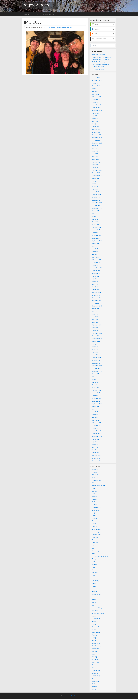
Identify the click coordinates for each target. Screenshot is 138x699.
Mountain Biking (97, 608)
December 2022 (96, 83)
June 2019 (95, 184)
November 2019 (97, 170)
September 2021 (97, 110)
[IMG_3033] (55, 52)
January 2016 (96, 295)
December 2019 (96, 167)
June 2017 (95, 249)
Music (94, 616)
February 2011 (96, 455)
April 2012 (95, 417)
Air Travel (95, 477)
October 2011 (96, 434)
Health (94, 583)
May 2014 (95, 349)
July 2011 (94, 442)
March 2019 (95, 192)
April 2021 (95, 124)
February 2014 (96, 357)
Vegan (94, 678)
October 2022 (96, 86)
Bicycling (94, 491)
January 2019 (96, 197)
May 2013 (95, 382)
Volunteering (96, 681)
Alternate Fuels (96, 480)
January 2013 (96, 393)
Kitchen (94, 600)
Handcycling (95, 581)
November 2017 (97, 235)
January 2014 (96, 360)
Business (94, 502)
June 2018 (95, 216)
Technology (95, 648)
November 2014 (97, 333)
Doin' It (94, 548)
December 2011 (96, 428)
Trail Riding (95, 659)
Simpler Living (96, 643)
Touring (94, 657)
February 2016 (96, 292)
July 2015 (94, 311)
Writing (94, 689)
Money (94, 605)
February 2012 (96, 423)
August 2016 (96, 276)
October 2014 (96, 336)
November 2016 (97, 268)
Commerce (95, 526)
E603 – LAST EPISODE (98, 54)
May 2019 (95, 186)
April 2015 (95, 319)
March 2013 (95, 387)
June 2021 (95, 118)
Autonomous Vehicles (98, 485)
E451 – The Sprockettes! (49, 27)
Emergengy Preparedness (100, 556)
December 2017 (96, 233)
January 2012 (96, 425)
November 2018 (97, 203)
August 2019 (96, 178)
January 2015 (96, 328)
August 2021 (96, 113)
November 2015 (97, 300)
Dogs (93, 545)
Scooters (94, 640)
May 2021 (95, 121)
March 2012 (95, 420)
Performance (96, 619)
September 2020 (97, 143)
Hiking (94, 586)
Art (93, 483)
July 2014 (94, 344)
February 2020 (96, 162)
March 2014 (95, 355)
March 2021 (95, 127)
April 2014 (95, 352)
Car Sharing (95, 510)
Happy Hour (36, 14)
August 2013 (96, 374)
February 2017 (96, 260)
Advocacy (94, 472)
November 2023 (97, 80)
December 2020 (96, 135)
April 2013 (95, 385)
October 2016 (96, 271)
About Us (26, 14)
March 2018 (95, 224)
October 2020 (96, 140)
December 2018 (96, 200)
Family (94, 559)
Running (94, 635)
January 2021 (96, 132)
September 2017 (97, 241)
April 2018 (95, 222)
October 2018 (96, 205)
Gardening (95, 572)
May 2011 (95, 447)
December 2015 (96, 298)
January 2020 (96, 165)
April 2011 (95, 450)
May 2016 (95, 284)
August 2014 (96, 341)
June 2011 (95, 444)
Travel (94, 667)
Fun (93, 570)
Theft (93, 654)
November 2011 (97, 431)
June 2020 (95, 151)
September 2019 (97, 175)
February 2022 (96, 97)
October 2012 (96, 401)
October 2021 (96, 108)
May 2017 (95, 252)
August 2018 (96, 211)
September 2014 (97, 338)
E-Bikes (94, 553)
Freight (94, 567)
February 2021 (96, 129)
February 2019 (96, 195)
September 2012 (97, 404)
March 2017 (95, 257)
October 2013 (96, 368)
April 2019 (95, 189)
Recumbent (95, 627)
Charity (94, 515)
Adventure (95, 469)
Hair (93, 578)
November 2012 (97, 398)
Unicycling (95, 673)
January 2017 (96, 262)
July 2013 (94, 377)
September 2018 (97, 208)
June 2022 (95, 89)
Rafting (94, 624)
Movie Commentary (98, 613)
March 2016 (95, 290)
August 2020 (96, 146)
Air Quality (95, 475)
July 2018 (94, 214)
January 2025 (96, 78)
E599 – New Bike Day (98, 69)
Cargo (94, 513)
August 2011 (96, 439)
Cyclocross (95, 537)
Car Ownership (96, 507)
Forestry (94, 564)
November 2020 (97, 137)
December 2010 (96, 461)
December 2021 (96, 102)
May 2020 (95, 154)
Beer (93, 488)
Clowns (94, 521)
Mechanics (95, 602)
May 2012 (95, 415)
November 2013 (97, 366)
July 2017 (94, 246)
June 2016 (95, 281)
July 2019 (94, 181)
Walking (94, 684)
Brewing (94, 496)
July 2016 (94, 279)
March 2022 (95, 94)
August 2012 (96, 406)
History (94, 589)
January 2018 (96, 230)
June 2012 (95, 412)
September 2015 (97, 306)
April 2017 (95, 254)
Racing (94, 621)
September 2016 (97, 273)
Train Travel (95, 662)
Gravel (94, 575)
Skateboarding (96, 646)
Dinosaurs (95, 543)
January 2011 (96, 458)
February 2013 (96, 390)
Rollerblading (96, 632)
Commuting (95, 532)
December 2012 (96, 396)
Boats (94, 494)
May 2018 (95, 219)
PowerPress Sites (72, 696)
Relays (94, 629)
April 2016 (95, 287)
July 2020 (94, 148)
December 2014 (96, 330)
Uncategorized (96, 670)
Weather (94, 686)
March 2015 (95, 322)
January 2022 (96, 99)
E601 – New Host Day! (98, 62)
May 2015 (95, 317)
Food (93, 562)
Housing (94, 591)
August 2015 (96, 309)
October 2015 (96, 303)
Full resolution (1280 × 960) (65, 27)
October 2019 (96, 173)
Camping (94, 504)
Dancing (94, 540)
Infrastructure (96, 594)
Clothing (94, 518)
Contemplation (96, 534)
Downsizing (95, 551)
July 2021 (94, 116)
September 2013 (97, 371)
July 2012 (94, 409)
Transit (94, 665)
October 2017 (96, 238)
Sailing (94, 638)
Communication (96, 529)
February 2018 (96, 227)
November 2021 (97, 105)
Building (94, 499)
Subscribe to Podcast (49, 14)
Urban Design (96, 676)
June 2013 (95, 379)
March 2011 (95, 453)
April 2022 (95, 91)
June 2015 (95, 314)
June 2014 (95, 347)
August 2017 (96, 243)
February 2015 (96, 325)
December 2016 (96, 265)
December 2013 (96, 363)
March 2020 (95, 159)
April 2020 (95, 156)
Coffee (94, 524)
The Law (94, 651)
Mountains (95, 610)
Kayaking (95, 597)
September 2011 (97, 436)
